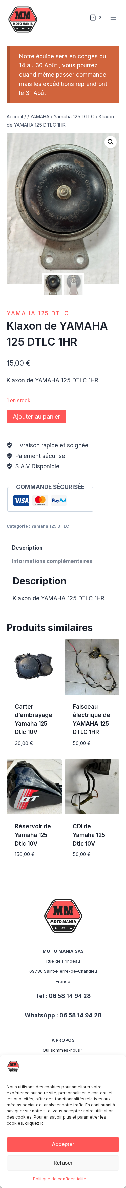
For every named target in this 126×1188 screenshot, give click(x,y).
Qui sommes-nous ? (63, 1050)
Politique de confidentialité (59, 1178)
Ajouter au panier (36, 416)
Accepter (63, 1144)
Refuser (63, 1162)
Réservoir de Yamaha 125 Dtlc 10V (33, 835)
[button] (110, 142)
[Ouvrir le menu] (113, 17)
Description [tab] (27, 547)
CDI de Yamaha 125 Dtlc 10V (89, 835)
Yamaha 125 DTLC (38, 313)
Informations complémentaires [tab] (52, 561)
